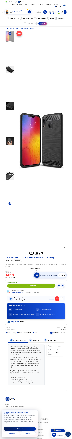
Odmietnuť (28, 433)
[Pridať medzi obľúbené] (62, 285)
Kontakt (56, 4)
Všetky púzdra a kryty (27, 28)
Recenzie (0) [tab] (36, 340)
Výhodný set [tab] (51, 340)
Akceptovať (20, 428)
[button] (9, 48)
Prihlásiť (59, 6)
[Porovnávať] (59, 285)
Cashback (33, 4)
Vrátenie (40, 4)
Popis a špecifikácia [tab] (19, 340)
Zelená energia (12, 2)
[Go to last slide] (9, 33)
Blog (26, 4)
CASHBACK (15, 322)
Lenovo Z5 (17, 260)
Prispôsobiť (12, 433)
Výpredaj (37, 333)
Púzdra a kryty (14, 28)
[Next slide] (9, 203)
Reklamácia (48, 4)
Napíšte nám (24, 2)
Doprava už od (18, 292)
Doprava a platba (17, 4)
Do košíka (62, 275)
